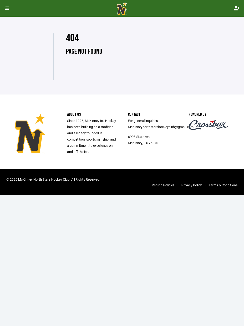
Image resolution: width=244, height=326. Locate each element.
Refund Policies (163, 185)
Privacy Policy (191, 185)
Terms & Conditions (223, 185)
